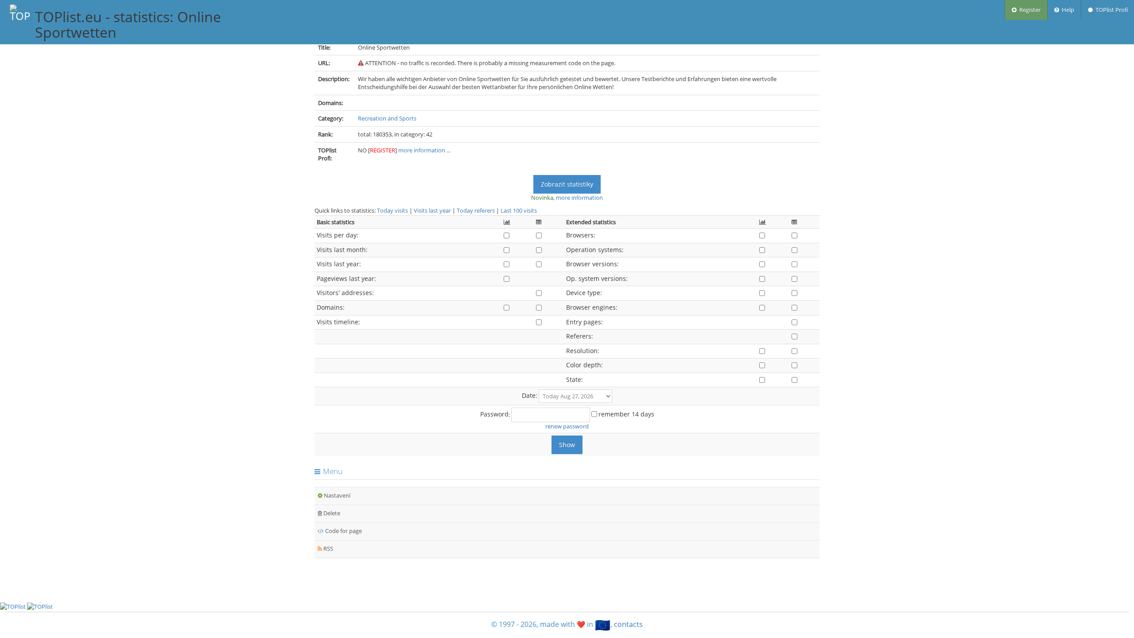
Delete (331, 513)
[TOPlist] (40, 606)
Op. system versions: (597, 278)
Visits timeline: (338, 322)
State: (574, 379)
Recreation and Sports (387, 118)
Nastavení (336, 495)
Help (1066, 10)
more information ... (424, 150)
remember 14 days (626, 414)
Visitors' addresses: (345, 292)
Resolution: (582, 350)
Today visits (392, 210)
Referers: (579, 336)
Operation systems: (595, 249)
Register (1029, 10)
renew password (567, 426)
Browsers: (580, 235)
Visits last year (432, 210)
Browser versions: (592, 264)
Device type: (584, 292)
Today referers (476, 210)
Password (494, 414)
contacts (628, 624)
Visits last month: (342, 249)
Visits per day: (337, 235)
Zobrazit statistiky (567, 184)
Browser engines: (591, 307)
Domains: (331, 307)
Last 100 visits (519, 210)
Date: (529, 395)
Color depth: (584, 365)
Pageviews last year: (346, 278)
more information (579, 198)
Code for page (343, 531)
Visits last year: (339, 264)
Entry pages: (584, 322)
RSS (327, 548)
